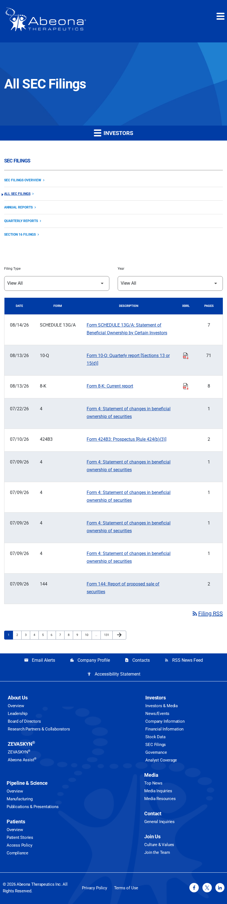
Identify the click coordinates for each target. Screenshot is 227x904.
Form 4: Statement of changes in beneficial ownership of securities (129, 412)
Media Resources (160, 798)
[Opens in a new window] (194, 887)
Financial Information (164, 729)
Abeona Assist (22, 759)
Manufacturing (19, 798)
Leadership (17, 713)
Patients (16, 821)
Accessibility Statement (113, 674)
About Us (17, 698)
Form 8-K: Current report (110, 386)
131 (107, 635)
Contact (152, 813)
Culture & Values (159, 844)
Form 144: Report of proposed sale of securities (123, 587)
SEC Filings (155, 744)
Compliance (17, 852)
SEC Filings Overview (22, 180)
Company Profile (90, 660)
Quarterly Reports (21, 221)
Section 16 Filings (20, 234)
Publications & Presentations (32, 806)
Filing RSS (207, 613)
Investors (155, 698)
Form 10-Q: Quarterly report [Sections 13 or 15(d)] (128, 359)
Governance (156, 752)
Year (121, 269)
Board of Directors (24, 721)
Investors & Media (161, 705)
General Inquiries (159, 821)
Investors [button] (117, 133)
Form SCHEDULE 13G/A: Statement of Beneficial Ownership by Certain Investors (127, 328)
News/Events (157, 713)
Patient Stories (20, 837)
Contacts (137, 660)
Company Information (164, 721)
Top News (153, 783)
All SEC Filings (17, 194)
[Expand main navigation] (220, 16)
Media (151, 775)
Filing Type (12, 269)
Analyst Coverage (161, 760)
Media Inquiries (158, 790)
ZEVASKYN (21, 744)
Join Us (152, 836)
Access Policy (19, 845)
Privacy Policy (94, 887)
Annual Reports (18, 207)
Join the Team (157, 852)
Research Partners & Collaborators (39, 729)
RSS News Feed (183, 660)
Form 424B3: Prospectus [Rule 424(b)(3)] (126, 439)
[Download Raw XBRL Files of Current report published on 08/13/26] (185, 385)
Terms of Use (126, 887)
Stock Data (155, 736)
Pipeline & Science (27, 783)
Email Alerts (39, 660)
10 (88, 635)
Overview (16, 705)
